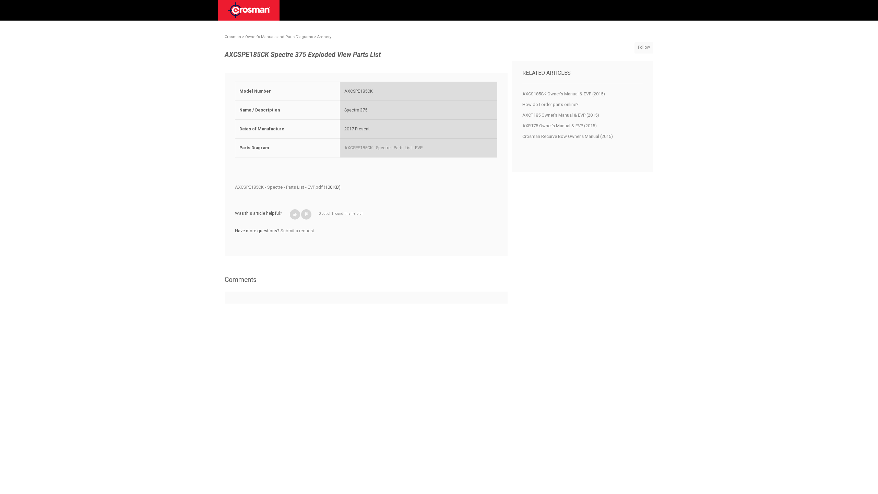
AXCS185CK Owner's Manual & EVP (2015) (563, 93)
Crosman (233, 37)
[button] (295, 214)
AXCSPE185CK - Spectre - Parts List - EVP (383, 147)
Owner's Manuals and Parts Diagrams (279, 37)
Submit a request (297, 230)
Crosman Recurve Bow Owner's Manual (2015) (567, 136)
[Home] (249, 12)
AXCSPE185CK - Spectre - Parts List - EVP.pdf (279, 187)
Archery (324, 37)
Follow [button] (644, 47)
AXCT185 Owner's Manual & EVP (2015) (560, 115)
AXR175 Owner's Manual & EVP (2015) (559, 125)
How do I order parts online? (550, 104)
